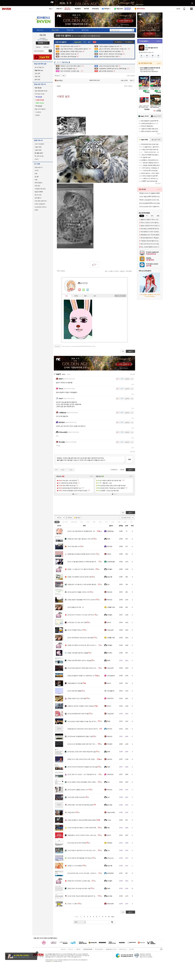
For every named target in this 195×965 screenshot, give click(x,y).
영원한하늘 (110, 531)
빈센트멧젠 (110, 873)
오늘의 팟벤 (38, 150)
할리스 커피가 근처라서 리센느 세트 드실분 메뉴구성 (85, 835)
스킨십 (109, 820)
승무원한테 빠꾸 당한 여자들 (78, 713)
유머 (81, 522)
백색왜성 (109, 843)
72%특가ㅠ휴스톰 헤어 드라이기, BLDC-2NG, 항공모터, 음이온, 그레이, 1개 (150, 200)
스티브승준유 (111, 675)
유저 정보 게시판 (39, 94)
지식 (106, 522)
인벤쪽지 (79, 289)
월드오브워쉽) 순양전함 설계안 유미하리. (82, 554)
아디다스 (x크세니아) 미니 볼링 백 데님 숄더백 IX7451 (150, 206)
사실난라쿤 (110, 630)
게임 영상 (37, 185)
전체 (57, 522)
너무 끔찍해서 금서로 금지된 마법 (80, 577)
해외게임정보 (38, 182)
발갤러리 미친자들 (75, 683)
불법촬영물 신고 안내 (111, 949)
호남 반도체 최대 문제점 (77, 843)
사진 (112, 522)
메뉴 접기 (120, 296)
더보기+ (92, 476)
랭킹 (85, 296)
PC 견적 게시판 (39, 156)
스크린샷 (38, 112)
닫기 (37, 953)
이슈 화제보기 (129, 42)
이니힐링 (83, 289)
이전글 (70, 469)
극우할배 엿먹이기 (75, 630)
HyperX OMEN (39, 191)
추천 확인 (129, 271)
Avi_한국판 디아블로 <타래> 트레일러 (81, 706)
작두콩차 (109, 744)
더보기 (87, 289)
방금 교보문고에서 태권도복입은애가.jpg (81, 751)
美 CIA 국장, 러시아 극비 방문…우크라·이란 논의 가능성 (86, 873)
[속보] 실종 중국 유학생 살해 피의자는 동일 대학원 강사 (86, 668)
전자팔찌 (109, 569)
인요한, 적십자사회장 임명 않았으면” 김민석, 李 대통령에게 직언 (89, 896)
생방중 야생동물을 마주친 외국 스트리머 (81, 599)
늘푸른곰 (59, 80)
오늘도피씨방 (111, 812)
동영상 (37, 115)
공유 (106, 271)
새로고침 (132, 374)
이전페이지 (114, 469)
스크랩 (111, 271)
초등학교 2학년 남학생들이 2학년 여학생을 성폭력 (84, 782)
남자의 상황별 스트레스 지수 (78, 789)
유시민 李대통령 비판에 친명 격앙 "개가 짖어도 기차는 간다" (87, 744)
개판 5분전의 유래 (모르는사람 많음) (80, 637)
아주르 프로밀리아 (40, 204)
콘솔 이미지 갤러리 (40, 109)
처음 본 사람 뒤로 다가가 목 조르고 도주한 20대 (84, 850)
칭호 (95, 296)
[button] (73, 494)
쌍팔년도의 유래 (74, 607)
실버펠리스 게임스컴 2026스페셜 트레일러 (82, 820)
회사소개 (63, 949)
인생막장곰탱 (111, 561)
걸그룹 (36, 176)
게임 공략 (37, 73)
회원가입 (38, 47)
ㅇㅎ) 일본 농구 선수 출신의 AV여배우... (81, 569)
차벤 (36, 173)
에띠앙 (109, 554)
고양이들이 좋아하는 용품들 (78, 653)
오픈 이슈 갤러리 (39, 144)
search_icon (132, 30)
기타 (131, 522)
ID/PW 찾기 (46, 47)
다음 (112, 916)
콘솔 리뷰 (37, 76)
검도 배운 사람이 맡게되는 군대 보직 (80, 539)
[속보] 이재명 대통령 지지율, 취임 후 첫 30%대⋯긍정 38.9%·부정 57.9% (91, 721)
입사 (108, 584)
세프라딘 (109, 759)
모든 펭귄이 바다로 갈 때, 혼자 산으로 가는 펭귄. (84, 645)
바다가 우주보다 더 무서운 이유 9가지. (81, 615)
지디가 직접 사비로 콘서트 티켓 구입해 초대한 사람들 (85, 759)
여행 (36, 179)
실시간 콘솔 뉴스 (39, 67)
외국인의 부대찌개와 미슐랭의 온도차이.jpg (82, 767)
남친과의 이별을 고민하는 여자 (79, 592)
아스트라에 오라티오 (40, 207)
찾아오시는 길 (122, 949)
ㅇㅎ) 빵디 (72, 903)
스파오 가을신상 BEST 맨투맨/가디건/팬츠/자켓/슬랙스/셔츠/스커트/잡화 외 (150, 196)
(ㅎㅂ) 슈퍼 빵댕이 (75, 865)
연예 (74, 522)
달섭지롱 (109, 577)
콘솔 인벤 (43, 35)
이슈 (65, 522)
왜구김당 (109, 546)
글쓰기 (130, 512)
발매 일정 (37, 79)
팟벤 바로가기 (39, 167)
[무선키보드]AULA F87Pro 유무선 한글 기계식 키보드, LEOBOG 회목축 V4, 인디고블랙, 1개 (150, 203)
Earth (108, 539)
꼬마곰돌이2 (110, 691)
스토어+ (159, 63)
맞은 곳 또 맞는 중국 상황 (77, 622)
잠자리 (71, 812)
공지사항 (131, 949)
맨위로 (122, 469)
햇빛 (108, 827)
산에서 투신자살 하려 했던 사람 (79, 888)
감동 (125, 522)
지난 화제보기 (118, 42)
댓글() (130, 86)
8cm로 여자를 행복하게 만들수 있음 (80, 736)
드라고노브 (110, 858)
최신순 (69, 374)
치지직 (36, 170)
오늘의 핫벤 (38, 147)
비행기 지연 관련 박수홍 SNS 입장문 (80, 805)
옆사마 (109, 622)
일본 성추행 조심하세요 (76, 797)
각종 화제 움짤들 (74, 691)
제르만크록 (110, 903)
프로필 (76, 296)
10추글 (70, 517)
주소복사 (57, 346)
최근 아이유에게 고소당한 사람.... (79, 881)
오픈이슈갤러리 (131, 75)
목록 (125, 86)
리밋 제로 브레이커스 (41, 201)
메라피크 (109, 592)
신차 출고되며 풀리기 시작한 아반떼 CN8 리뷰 (83, 827)
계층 (119, 522)
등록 (129, 459)
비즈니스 (70, 949)
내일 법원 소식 (74, 546)
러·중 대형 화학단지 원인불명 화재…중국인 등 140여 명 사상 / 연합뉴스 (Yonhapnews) (95, 531)
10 (108, 916)
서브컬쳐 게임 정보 (40, 188)
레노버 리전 (38, 194)
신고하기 (116, 271)
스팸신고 (122, 271)
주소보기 (57, 75)
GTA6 (36, 210)
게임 (100, 522)
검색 (50, 51)
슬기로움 (109, 805)
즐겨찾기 (78, 517)
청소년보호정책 (99, 949)
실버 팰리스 (38, 198)
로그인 (178, 9)
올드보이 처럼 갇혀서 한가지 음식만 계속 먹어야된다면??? (87, 729)
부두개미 (109, 729)
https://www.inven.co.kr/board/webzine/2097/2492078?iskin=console (78, 346)
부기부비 (109, 653)
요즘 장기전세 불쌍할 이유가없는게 (80, 858)
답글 (132, 384)
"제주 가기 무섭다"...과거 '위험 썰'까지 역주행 (83, 774)
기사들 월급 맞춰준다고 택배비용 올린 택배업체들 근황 (86, 561)
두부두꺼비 (110, 698)
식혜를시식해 (111, 607)
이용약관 (78, 949)
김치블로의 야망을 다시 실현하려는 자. (81, 675)
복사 (64, 75)
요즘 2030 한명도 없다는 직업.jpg (79, 660)
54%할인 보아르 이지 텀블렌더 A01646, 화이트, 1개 (150, 193)
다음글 (62, 469)
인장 (66, 296)
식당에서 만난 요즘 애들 (77, 698)
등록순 (63, 374)
